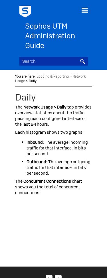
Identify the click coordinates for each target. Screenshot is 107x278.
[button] (83, 61)
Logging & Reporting (53, 76)
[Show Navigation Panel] (85, 10)
